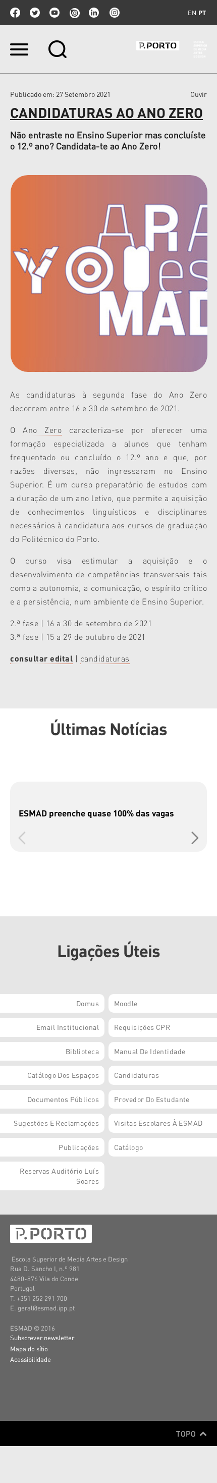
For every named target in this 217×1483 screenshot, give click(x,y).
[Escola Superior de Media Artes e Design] (171, 49)
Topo (187, 1434)
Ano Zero (42, 429)
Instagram (113, 13)
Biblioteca (82, 1051)
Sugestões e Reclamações (56, 1122)
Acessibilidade (30, 1359)
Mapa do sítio (29, 1348)
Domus (87, 1003)
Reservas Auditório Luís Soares (59, 1175)
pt (202, 13)
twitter (35, 13)
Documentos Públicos (63, 1099)
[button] (195, 838)
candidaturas (105, 658)
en (192, 13)
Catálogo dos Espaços (63, 1074)
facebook (15, 13)
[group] (108, 817)
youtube (54, 13)
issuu (74, 13)
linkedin (94, 13)
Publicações (79, 1146)
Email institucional (67, 1026)
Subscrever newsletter (42, 1337)
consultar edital (41, 658)
